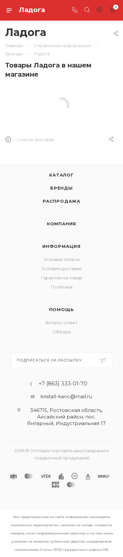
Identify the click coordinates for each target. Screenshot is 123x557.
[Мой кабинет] (99, 10)
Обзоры (61, 331)
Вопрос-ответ (61, 322)
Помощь (61, 309)
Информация (61, 246)
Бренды (61, 188)
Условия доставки (61, 268)
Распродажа (61, 201)
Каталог (61, 174)
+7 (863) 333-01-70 (63, 383)
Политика (61, 286)
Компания (61, 223)
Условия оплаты (62, 259)
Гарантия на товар (61, 277)
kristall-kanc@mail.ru (66, 396)
